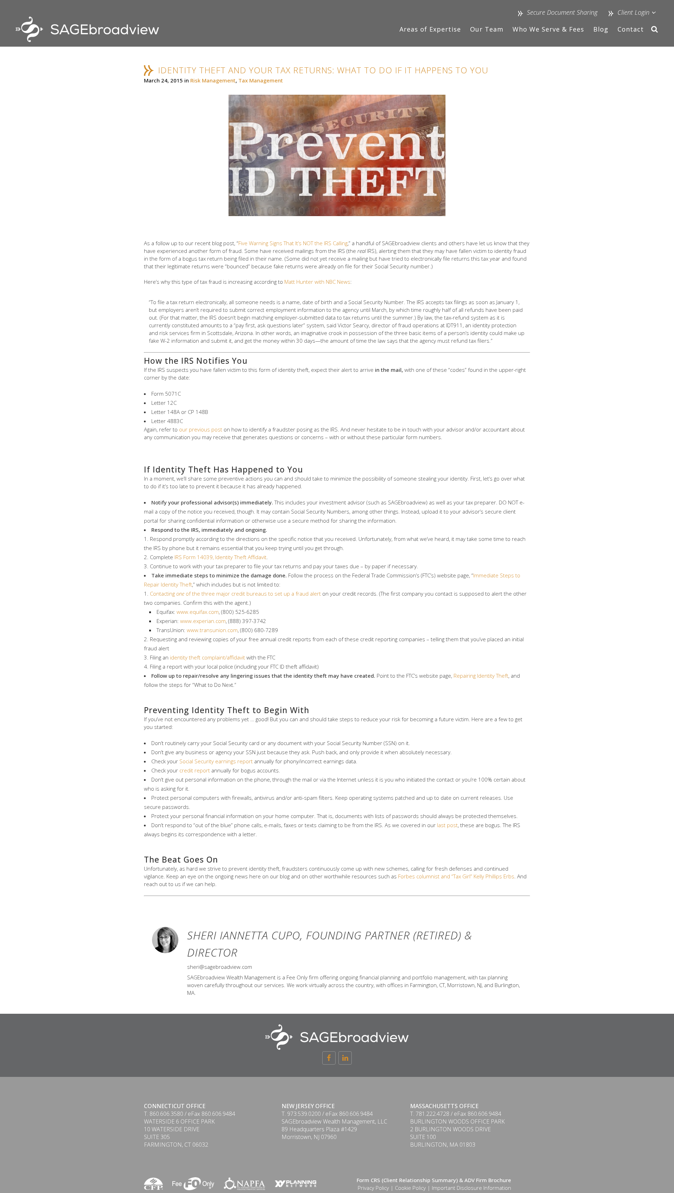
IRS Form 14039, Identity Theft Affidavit (220, 557)
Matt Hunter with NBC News (317, 281)
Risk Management (213, 80)
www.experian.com (203, 620)
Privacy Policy (373, 1187)
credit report (194, 770)
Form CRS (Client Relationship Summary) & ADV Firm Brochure (434, 1180)
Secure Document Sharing (562, 12)
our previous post (200, 429)
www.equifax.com (198, 611)
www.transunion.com (212, 630)
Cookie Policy (410, 1187)
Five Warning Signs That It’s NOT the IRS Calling (293, 243)
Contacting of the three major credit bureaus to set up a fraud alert (235, 593)
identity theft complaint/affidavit (207, 657)
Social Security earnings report (216, 761)
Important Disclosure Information (471, 1187)
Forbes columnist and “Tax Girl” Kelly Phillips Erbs (456, 876)
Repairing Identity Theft (481, 675)
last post (447, 825)
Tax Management (260, 80)
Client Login (632, 12)
